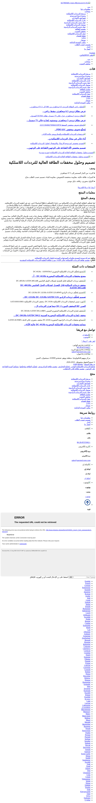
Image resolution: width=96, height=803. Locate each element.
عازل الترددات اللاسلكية (76, 20)
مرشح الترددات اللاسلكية (76, 14)
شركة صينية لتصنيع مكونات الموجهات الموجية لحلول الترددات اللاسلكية (62, 258)
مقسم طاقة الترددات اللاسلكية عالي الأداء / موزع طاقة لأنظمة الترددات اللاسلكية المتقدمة (55, 260)
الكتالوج (83, 55)
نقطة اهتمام (81, 36)
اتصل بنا (87, 49)
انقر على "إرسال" (88, 341)
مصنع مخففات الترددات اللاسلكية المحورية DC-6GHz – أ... (59, 276)
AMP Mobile (78, 364)
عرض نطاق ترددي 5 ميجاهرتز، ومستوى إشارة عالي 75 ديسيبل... (56, 120)
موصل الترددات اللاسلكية (76, 25)
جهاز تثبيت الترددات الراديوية (75, 27)
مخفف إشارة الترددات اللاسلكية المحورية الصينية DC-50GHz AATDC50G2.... (49, 315)
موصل (83, 40)
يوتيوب (87, 496)
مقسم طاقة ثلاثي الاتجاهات (73, 369)
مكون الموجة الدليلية (78, 42)
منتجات (87, 11)
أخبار (88, 47)
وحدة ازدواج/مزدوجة (78, 16)
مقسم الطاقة (80, 29)
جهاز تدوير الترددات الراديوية (75, 22)
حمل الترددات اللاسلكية (77, 34)
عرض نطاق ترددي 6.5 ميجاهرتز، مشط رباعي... (64, 111)
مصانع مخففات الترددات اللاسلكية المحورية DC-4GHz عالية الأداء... (55, 324)
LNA (84, 38)
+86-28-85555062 (83, 347)
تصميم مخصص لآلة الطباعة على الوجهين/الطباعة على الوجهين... (56, 148)
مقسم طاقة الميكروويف (47, 367)
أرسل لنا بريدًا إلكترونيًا (86, 187)
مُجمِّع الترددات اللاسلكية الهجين (83, 367)
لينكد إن (87, 478)
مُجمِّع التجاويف (64, 367)
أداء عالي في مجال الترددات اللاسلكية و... (67, 139)
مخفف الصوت (80, 31)
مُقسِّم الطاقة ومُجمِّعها (28, 367)
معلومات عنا (85, 9)
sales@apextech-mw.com (81, 352)
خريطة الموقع (89, 364)
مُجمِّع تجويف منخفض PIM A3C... (70, 129)
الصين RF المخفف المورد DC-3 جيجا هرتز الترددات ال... (60, 306)
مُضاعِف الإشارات (79, 18)
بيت (88, 7)
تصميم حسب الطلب (82, 45)
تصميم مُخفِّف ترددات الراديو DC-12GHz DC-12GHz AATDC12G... (54, 297)
